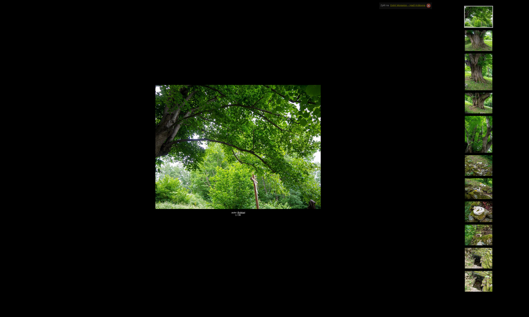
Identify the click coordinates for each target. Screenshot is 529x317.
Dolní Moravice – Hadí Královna (407, 5)
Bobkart (241, 212)
